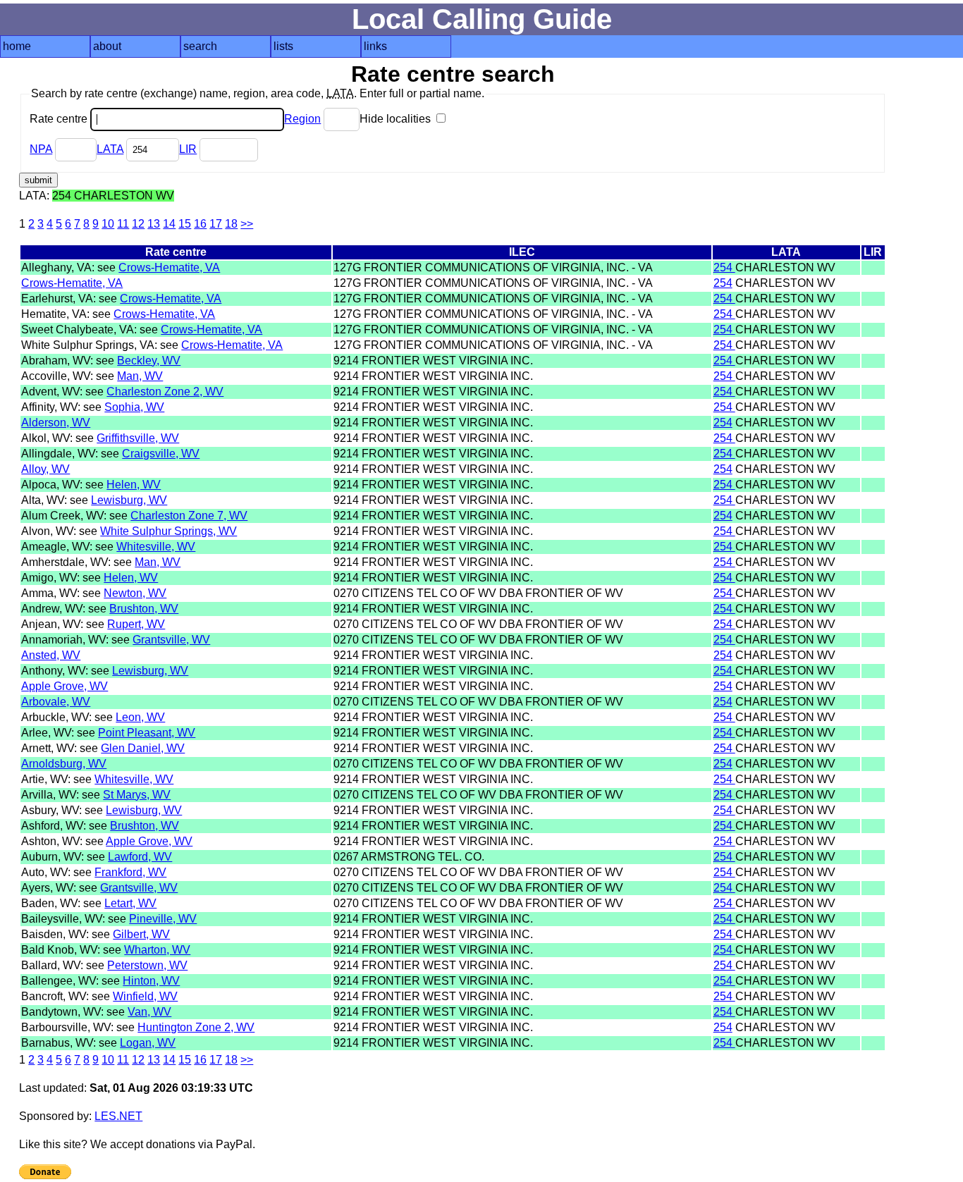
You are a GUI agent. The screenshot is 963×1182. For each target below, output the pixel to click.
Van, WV (149, 1012)
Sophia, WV (134, 407)
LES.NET (118, 1116)
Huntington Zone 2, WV (195, 1027)
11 (123, 224)
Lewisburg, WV (129, 500)
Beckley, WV (148, 361)
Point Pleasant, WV (146, 733)
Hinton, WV (151, 981)
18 (231, 224)
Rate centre (60, 119)
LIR (188, 149)
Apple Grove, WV (64, 686)
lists (283, 46)
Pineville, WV (163, 919)
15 (184, 224)
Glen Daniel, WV (143, 748)
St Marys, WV (137, 795)
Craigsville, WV (161, 454)
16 (200, 224)
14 (169, 224)
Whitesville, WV (155, 547)
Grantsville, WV (171, 640)
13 (153, 224)
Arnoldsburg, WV (63, 764)
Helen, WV (133, 485)
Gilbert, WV (141, 934)
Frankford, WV (130, 872)
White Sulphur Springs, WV (168, 531)
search (200, 46)
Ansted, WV (50, 655)
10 (108, 224)
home (17, 46)
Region (302, 119)
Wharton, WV (157, 950)
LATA (110, 149)
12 (138, 224)
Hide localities (397, 119)
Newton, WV (135, 593)
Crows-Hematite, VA (169, 267)
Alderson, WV (55, 423)
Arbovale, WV (55, 702)
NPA (41, 149)
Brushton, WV (143, 609)
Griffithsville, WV (138, 438)
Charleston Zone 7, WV (188, 516)
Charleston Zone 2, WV (164, 392)
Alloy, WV (45, 469)
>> (246, 224)
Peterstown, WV (147, 965)
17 (215, 224)
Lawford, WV (140, 857)
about (107, 46)
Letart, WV (130, 903)
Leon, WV (140, 717)
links (375, 46)
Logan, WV (148, 1043)
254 (724, 267)
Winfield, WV (145, 996)
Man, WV (140, 376)
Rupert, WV (136, 624)
